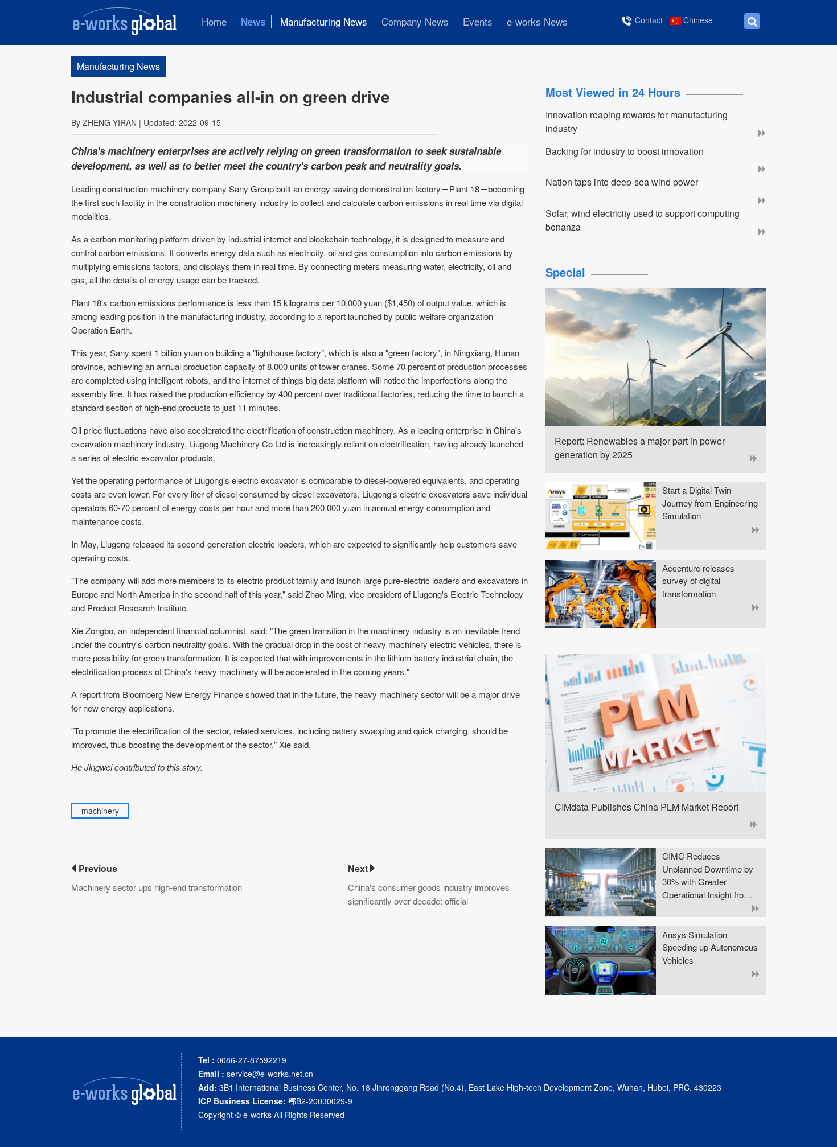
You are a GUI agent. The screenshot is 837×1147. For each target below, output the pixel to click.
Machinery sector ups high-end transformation (156, 887)
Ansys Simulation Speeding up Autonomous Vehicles (710, 947)
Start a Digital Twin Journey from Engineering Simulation (710, 502)
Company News (415, 21)
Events (478, 21)
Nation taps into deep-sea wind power (621, 181)
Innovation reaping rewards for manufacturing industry (636, 121)
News (253, 21)
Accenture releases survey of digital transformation (698, 580)
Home (214, 21)
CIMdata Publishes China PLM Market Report (646, 806)
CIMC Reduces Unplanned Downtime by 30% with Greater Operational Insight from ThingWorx (707, 875)
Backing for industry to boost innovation (624, 151)
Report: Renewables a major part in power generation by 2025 (640, 447)
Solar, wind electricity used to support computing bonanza (642, 220)
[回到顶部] (822, 1132)
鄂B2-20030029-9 (275, 1101)
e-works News (537, 21)
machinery (100, 810)
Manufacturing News (323, 21)
